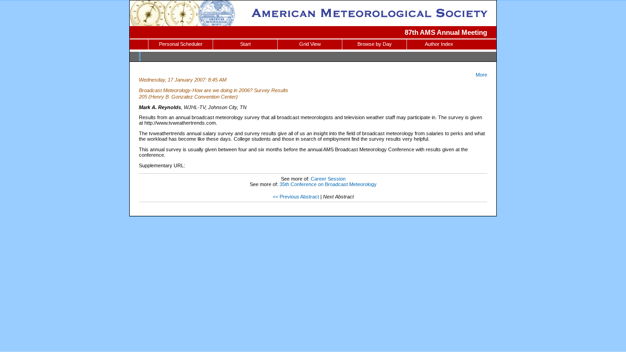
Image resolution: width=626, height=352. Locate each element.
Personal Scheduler (181, 44)
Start (245, 44)
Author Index (439, 44)
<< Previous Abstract (296, 196)
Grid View (310, 44)
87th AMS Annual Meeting (446, 32)
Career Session (328, 179)
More (481, 74)
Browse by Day (374, 44)
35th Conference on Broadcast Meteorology (328, 184)
